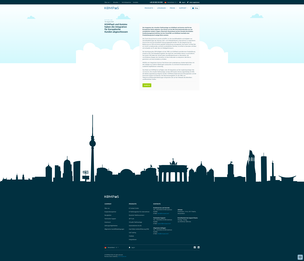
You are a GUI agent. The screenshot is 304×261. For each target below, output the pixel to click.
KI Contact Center (134, 208)
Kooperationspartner (110, 211)
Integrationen (133, 239)
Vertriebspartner (126, 2)
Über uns (107, 2)
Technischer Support (110, 218)
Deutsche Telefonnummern (136, 215)
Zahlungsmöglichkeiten (111, 225)
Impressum (107, 222)
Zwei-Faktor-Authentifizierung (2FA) (139, 229)
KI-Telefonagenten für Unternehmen (139, 211)
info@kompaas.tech (163, 233)
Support (182, 8)
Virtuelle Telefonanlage (135, 222)
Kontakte (135, 2)
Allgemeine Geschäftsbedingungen (114, 229)
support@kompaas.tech (164, 223)
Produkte (149, 8)
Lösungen (161, 8)
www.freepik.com (122, 256)
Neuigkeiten (107, 215)
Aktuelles (115, 2)
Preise (172, 8)
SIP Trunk (131, 218)
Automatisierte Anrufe (135, 225)
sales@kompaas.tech (163, 213)
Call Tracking (132, 232)
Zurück (147, 85)
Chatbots (131, 236)
